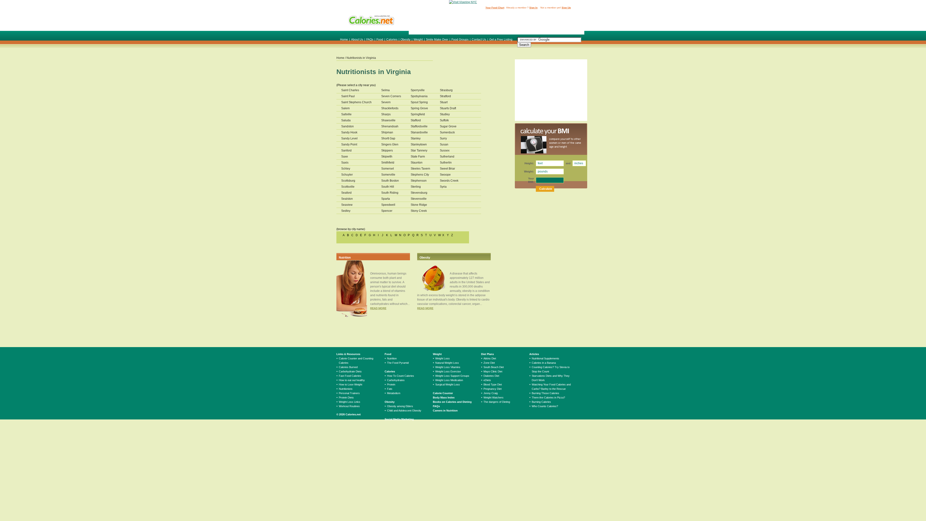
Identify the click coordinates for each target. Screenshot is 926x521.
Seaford (346, 192)
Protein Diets (346, 397)
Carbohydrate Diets (350, 371)
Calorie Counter (443, 393)
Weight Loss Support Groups (452, 375)
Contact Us (479, 39)
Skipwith (386, 156)
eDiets (487, 380)
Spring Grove (419, 108)
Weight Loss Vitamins (447, 367)
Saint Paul (348, 96)
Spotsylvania (419, 96)
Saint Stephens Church (356, 102)
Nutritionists (346, 388)
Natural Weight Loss (447, 362)
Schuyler (347, 174)
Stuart (444, 102)
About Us (357, 39)
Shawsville (388, 120)
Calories (391, 39)
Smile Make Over (437, 39)
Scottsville (347, 186)
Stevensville (419, 198)
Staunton (416, 162)
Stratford (445, 96)
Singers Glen (389, 144)
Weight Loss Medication (449, 380)
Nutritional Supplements (545, 358)
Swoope (445, 174)
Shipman (387, 132)
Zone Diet (489, 362)
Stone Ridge (419, 204)
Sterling (416, 186)
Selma (385, 90)
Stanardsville (419, 132)
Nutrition (345, 257)
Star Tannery (419, 150)
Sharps (386, 114)
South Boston (390, 180)
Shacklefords (389, 108)
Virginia (371, 58)
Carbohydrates (396, 380)
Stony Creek (419, 211)
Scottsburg (348, 180)
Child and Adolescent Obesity (404, 410)
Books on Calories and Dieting (452, 401)
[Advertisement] (496, 22)
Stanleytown (419, 144)
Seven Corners (391, 96)
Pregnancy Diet (492, 388)
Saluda (346, 120)
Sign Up (566, 7)
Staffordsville (419, 126)
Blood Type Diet (492, 384)
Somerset (387, 168)
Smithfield (387, 162)
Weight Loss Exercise (448, 371)
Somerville (388, 174)
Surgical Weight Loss (447, 384)
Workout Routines (349, 406)
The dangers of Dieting (496, 401)
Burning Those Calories (545, 393)
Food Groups (460, 39)
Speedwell (388, 204)
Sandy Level (349, 138)
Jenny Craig (490, 393)
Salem (345, 108)
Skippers (387, 150)
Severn (386, 102)
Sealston (347, 198)
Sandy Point (349, 144)
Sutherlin (446, 162)
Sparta (385, 198)
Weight (418, 39)
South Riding (389, 192)
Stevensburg (419, 192)
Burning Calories (541, 401)
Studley (445, 114)
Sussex (444, 150)
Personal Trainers (349, 393)
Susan (444, 144)
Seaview (347, 204)
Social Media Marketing (399, 419)
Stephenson (419, 180)
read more (378, 308)
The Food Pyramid (398, 362)
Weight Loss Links (349, 401)
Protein (391, 384)
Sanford (346, 150)
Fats (389, 388)
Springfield (418, 114)
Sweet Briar (447, 168)
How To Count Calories (400, 375)
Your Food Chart (494, 7)
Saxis (344, 162)
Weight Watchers (493, 397)
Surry (443, 138)
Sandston (347, 126)
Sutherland (447, 156)
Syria (443, 186)
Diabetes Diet (491, 375)
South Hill (387, 186)
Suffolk (444, 120)
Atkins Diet (489, 358)
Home (344, 39)
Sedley (345, 211)
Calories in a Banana (544, 362)
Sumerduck (447, 132)
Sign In (533, 7)
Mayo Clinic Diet (492, 371)
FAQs (369, 39)
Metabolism (393, 393)
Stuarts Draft (448, 108)
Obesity (405, 39)
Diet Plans (487, 354)
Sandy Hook (349, 132)
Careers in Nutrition (445, 410)
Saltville (346, 114)
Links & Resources (348, 354)
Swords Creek (449, 180)
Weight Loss (442, 358)
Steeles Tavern (420, 168)
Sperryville (418, 90)
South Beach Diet (493, 367)
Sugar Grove (448, 126)
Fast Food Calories (350, 375)
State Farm (418, 156)
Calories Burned (348, 367)
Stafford (416, 120)
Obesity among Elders (400, 406)
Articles (534, 354)
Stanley (416, 138)
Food (379, 39)
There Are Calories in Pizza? (548, 397)
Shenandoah (389, 126)
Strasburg (446, 90)
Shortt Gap (388, 138)
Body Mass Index (444, 397)
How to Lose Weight (350, 384)
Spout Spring (419, 102)
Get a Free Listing (500, 39)
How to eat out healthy (352, 380)
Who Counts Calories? (545, 406)
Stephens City (420, 174)
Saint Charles (350, 90)
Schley (345, 168)
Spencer (386, 211)
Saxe (344, 156)
